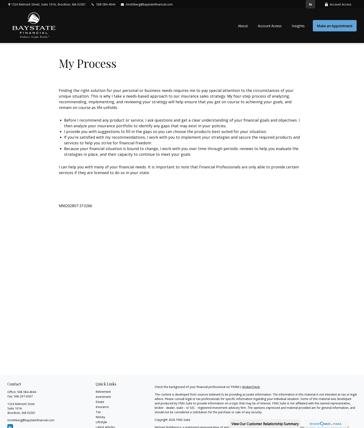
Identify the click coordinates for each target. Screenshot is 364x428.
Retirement (103, 392)
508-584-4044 (105, 4)
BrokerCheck (251, 387)
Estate (100, 402)
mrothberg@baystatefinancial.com (149, 4)
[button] (243, 25)
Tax (98, 412)
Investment (103, 397)
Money (100, 417)
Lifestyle (101, 422)
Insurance (102, 407)
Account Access (340, 4)
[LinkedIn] (310, 4)
